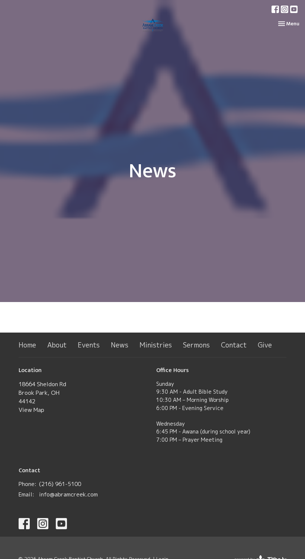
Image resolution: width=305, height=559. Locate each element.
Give (265, 345)
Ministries (155, 345)
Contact (234, 345)
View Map (31, 410)
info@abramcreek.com (68, 494)
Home (27, 345)
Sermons (196, 345)
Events (89, 345)
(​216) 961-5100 (60, 484)
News (119, 345)
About (57, 345)
